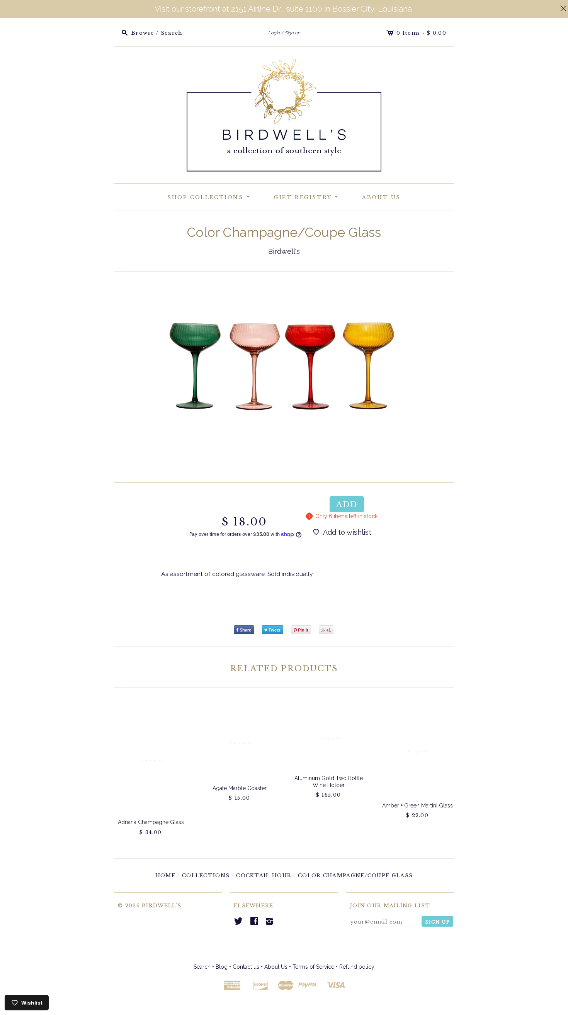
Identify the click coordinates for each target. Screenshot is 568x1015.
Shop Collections (209, 196)
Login (274, 32)
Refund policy (356, 967)
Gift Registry (307, 196)
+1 (328, 630)
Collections (206, 875)
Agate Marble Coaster (240, 788)
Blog (222, 967)
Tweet (275, 630)
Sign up (292, 32)
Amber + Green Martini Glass (417, 805)
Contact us (246, 967)
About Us (381, 197)
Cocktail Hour (263, 875)
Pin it (303, 630)
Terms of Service (313, 967)
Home (165, 875)
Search (202, 967)
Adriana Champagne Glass (151, 822)
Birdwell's (284, 251)
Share (245, 630)
